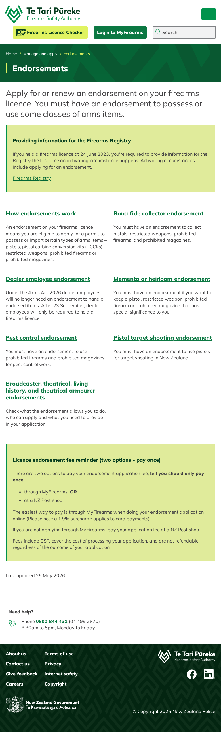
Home (11, 53)
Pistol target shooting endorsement (162, 337)
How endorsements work (41, 213)
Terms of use (59, 653)
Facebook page (192, 674)
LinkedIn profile (209, 674)
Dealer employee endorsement (48, 278)
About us (16, 653)
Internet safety (61, 674)
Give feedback (21, 674)
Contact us (18, 664)
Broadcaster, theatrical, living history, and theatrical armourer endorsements (50, 390)
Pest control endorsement (41, 337)
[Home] (45, 14)
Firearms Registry (32, 178)
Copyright (55, 684)
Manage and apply (40, 53)
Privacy (53, 664)
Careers (14, 684)
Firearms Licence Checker (55, 32)
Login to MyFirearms (120, 32)
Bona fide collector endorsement (158, 213)
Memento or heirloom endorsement (161, 278)
